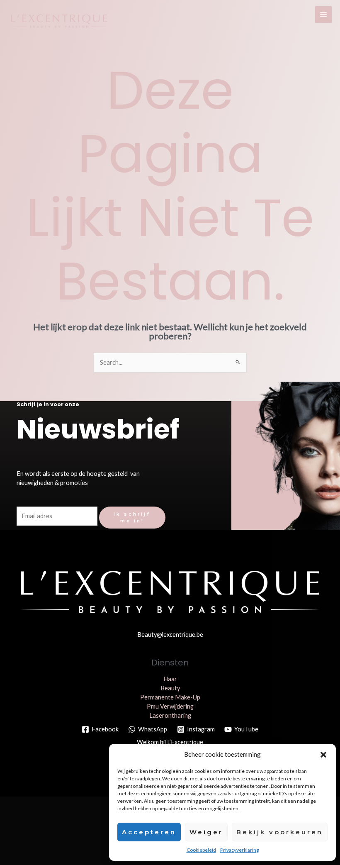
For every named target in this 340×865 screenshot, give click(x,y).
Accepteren (149, 832)
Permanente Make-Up (170, 697)
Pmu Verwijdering (170, 706)
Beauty (170, 688)
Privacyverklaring (239, 850)
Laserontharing (170, 715)
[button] (323, 754)
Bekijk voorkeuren (279, 832)
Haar (170, 678)
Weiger (206, 832)
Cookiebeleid (201, 850)
